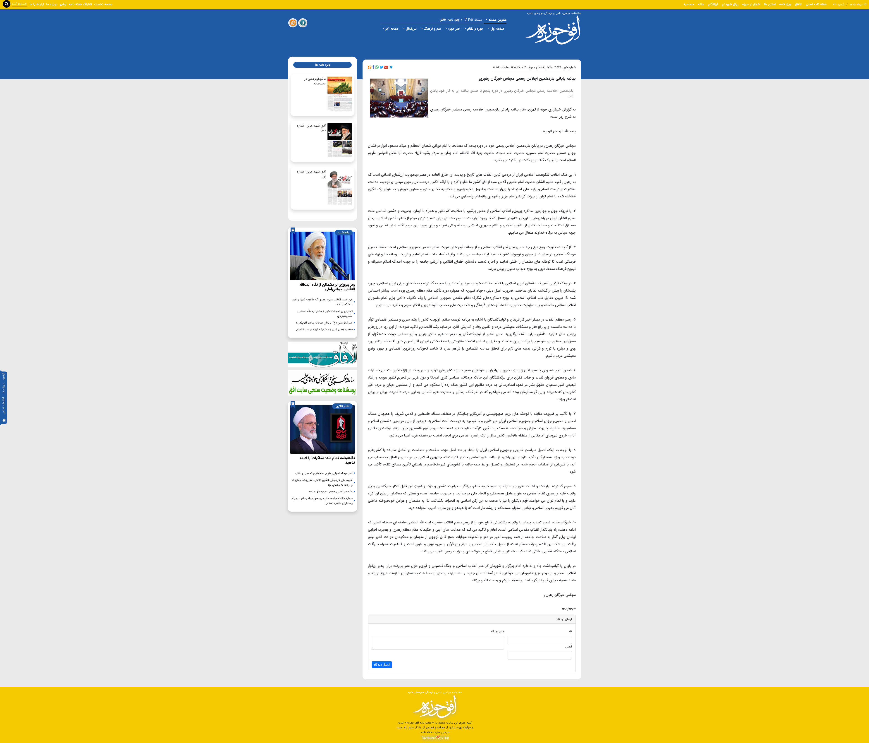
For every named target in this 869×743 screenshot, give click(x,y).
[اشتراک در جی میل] (386, 67)
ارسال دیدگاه (382, 664)
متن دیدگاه (497, 631)
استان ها (770, 4)
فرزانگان (713, 4)
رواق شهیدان (730, 4)
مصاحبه (688, 4)
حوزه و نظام (475, 28)
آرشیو (3, 376)
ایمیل (568, 646)
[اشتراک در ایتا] (369, 67)
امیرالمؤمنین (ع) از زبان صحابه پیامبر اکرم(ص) (324, 322)
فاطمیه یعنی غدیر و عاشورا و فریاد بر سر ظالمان (324, 329)
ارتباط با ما (37, 4)
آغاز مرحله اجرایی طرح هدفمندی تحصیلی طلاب (324, 473)
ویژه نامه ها (322, 64)
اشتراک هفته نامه (80, 4)
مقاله (701, 4)
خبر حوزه (454, 28)
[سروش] (302, 22)
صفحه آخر (392, 28)
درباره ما (3, 388)
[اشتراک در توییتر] (381, 67)
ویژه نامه (785, 4)
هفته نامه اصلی (816, 4)
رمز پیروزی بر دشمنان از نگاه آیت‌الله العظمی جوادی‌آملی (327, 287)
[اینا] (292, 22)
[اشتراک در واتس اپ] (377, 67)
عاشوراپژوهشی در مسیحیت (315, 81)
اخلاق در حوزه (751, 4)
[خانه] (4, 420)
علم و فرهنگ (432, 28)
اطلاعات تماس (3, 405)
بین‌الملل (411, 28)
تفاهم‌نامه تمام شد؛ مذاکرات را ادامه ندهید (327, 460)
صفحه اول (497, 28)
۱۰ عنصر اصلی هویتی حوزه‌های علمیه (330, 491)
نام (570, 631)
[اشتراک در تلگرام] (390, 67)
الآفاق (798, 4)
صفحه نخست (103, 4)
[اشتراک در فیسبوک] (373, 67)
